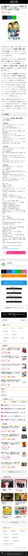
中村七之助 (15, 534)
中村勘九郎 (6, 537)
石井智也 (5, 331)
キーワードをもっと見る (20, 547)
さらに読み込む (14, 522)
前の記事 (5, 320)
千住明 (12, 328)
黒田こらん (15, 338)
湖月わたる (21, 328)
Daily (5, 402)
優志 (22, 338)
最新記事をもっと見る (14, 472)
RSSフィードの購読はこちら (14, 275)
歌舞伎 (4, 531)
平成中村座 (15, 537)
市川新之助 (22, 531)
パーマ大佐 (6, 334)
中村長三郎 (15, 540)
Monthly (23, 402)
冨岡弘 (4, 341)
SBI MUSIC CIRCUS (8, 544)
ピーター (5, 328)
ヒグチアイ (14, 331)
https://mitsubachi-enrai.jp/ (15, 245)
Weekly (14, 402)
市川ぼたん (6, 534)
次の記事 (23, 320)
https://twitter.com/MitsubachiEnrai (10, 248)
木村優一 (14, 334)
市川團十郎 (13, 531)
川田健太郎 (6, 338)
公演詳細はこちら (10, 252)
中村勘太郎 (6, 540)
